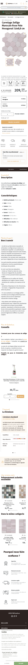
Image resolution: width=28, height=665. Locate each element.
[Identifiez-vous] (23, 3)
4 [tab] (12, 510)
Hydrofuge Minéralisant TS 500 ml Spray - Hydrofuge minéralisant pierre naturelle (14, 380)
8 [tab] (17, 399)
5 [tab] (13, 510)
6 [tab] (15, 399)
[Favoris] (21, 3)
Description (11, 169)
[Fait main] (10, 83)
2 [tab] (10, 399)
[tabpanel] (14, 380)
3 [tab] (11, 399)
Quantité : (9, 394)
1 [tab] (8, 510)
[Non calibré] (17, 83)
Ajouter (20, 396)
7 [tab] (16, 399)
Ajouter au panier (14, 122)
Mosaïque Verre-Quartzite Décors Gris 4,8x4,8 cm (8, 504)
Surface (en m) (5, 111)
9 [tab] (18, 399)
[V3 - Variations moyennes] (23, 83)
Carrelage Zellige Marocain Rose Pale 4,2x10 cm (8, 539)
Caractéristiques (23, 169)
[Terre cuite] (4, 83)
